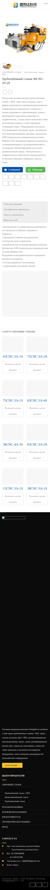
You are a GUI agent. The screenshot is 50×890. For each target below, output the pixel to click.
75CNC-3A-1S (13, 400)
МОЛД (5, 827)
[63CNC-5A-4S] (37, 388)
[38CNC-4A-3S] (13, 432)
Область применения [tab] (14, 215)
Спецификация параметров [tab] (16, 209)
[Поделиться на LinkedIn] (5, 183)
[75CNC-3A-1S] (13, 388)
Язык (46, 3)
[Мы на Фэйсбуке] (32, 885)
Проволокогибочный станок (16, 797)
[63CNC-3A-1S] (13, 344)
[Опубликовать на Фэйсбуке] (11, 177)
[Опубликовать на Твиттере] (24, 177)
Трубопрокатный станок (15, 801)
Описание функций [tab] (13, 204)
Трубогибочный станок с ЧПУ (18, 789)
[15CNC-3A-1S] (13, 476)
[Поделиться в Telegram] (18, 183)
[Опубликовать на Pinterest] (36, 177)
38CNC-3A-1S (37, 488)
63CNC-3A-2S (37, 444)
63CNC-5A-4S (37, 400)
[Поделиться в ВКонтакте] (43, 177)
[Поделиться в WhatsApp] (5, 177)
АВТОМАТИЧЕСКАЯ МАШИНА (16, 822)
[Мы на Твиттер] (39, 885)
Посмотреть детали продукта (13, 367)
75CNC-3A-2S (37, 356)
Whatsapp (37, 170)
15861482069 (18, 853)
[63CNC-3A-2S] (37, 432)
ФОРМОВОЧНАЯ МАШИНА (14, 812)
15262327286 (17, 857)
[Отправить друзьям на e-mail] (30, 177)
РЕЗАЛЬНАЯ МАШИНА (12, 807)
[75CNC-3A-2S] (37, 344)
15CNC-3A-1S (13, 488)
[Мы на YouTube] (45, 885)
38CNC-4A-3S (13, 444)
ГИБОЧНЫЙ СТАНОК (11, 72)
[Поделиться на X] (18, 177)
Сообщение (14, 170)
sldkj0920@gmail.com (31, 861)
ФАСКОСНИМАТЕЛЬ (11, 817)
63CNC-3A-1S (13, 356)
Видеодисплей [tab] (10, 220)
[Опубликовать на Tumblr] (11, 183)
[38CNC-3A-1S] (37, 476)
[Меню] (3, 4)
